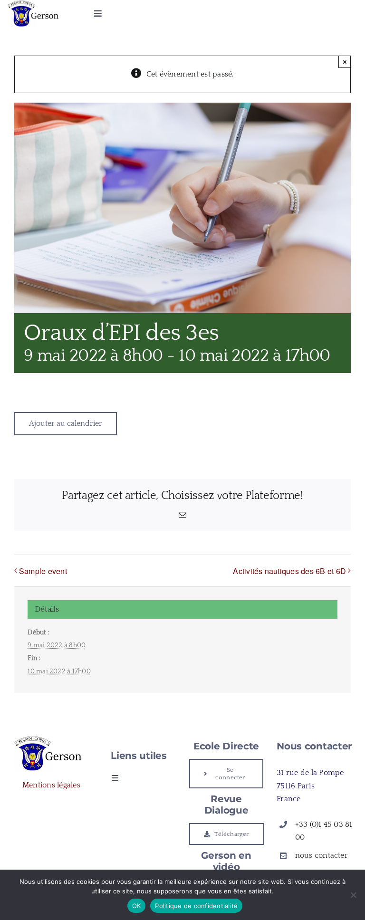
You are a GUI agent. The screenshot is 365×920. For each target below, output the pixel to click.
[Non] (353, 895)
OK (136, 906)
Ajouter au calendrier (65, 423)
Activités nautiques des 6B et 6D (289, 570)
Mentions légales (51, 785)
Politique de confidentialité (196, 906)
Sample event (43, 570)
